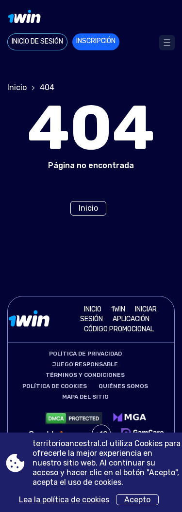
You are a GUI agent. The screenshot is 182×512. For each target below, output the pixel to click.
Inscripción (96, 41)
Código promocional (119, 329)
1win (118, 309)
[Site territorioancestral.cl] (91, 18)
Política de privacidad (85, 353)
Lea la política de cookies (64, 499)
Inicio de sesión (37, 41)
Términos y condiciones (85, 375)
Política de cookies (54, 386)
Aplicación (131, 319)
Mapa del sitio (85, 396)
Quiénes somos (123, 386)
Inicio (17, 87)
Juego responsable (85, 364)
